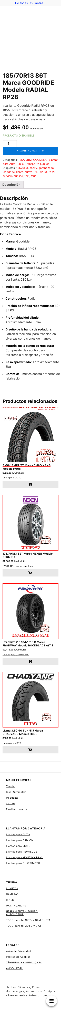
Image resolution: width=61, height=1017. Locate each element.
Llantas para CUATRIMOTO (23, 863)
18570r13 (22, 168)
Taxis (20, 163)
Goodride (9, 172)
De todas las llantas (29, 3)
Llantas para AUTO (18, 834)
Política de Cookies (18, 956)
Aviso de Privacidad (18, 951)
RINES (10, 899)
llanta (19, 172)
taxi (27, 176)
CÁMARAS (12, 894)
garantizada (46, 168)
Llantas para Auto (24, 566)
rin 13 (43, 172)
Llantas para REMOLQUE (21, 851)
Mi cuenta (12, 797)
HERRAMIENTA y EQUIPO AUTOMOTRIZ (22, 913)
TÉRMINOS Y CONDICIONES (24, 962)
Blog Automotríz (16, 792)
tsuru (34, 176)
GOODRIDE (40, 159)
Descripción (11, 184)
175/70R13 (8, 566)
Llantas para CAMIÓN (19, 840)
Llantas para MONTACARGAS (24, 857)
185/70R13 (25, 159)
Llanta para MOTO (12, 477)
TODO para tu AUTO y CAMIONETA (28, 920)
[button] (30, 484)
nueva (28, 172)
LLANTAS (12, 888)
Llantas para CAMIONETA (16, 654)
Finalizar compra (16, 809)
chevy (33, 168)
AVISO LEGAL (14, 968)
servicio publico (13, 176)
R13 (36, 172)
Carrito (10, 803)
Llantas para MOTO (18, 845)
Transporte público (37, 163)
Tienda (10, 786)
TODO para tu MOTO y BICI (23, 925)
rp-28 (52, 172)
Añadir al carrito (30, 151)
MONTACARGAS (16, 905)
